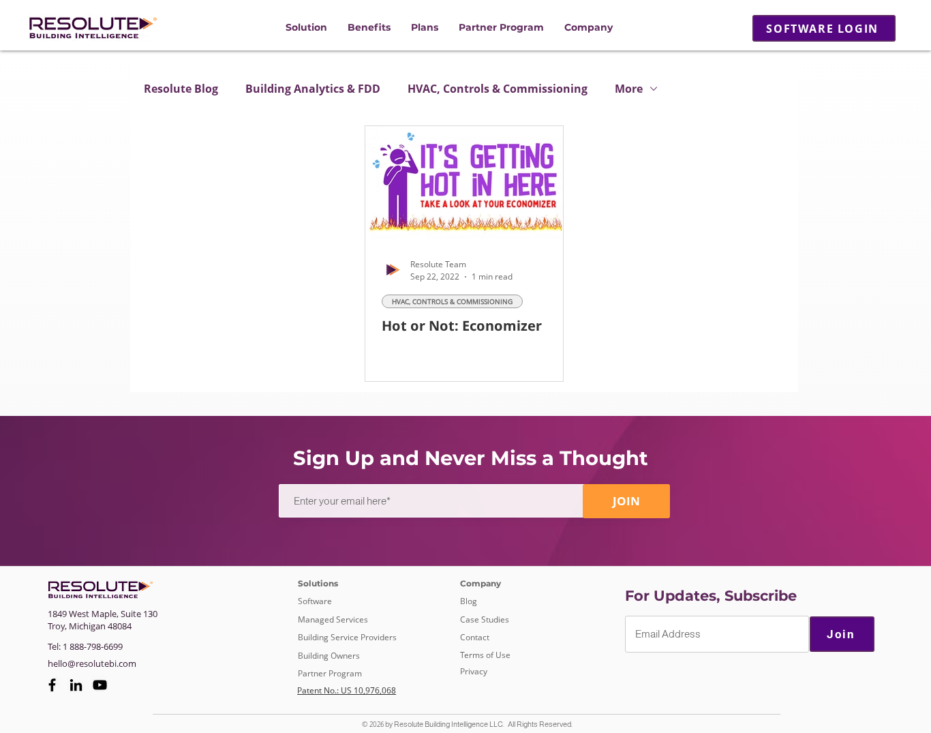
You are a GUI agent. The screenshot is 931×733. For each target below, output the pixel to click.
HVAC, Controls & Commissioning (497, 88)
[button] (306, 28)
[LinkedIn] (76, 684)
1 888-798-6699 (93, 646)
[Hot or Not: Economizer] (464, 182)
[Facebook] (52, 684)
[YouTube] (99, 684)
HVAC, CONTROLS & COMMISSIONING (452, 301)
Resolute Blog (181, 88)
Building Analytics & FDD (312, 88)
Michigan (87, 626)
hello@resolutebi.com (92, 663)
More (629, 88)
